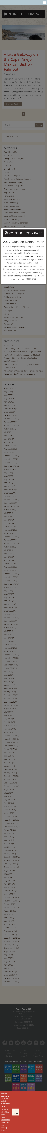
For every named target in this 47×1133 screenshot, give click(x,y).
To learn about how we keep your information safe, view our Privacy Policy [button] (5, 1119)
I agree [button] (16, 1112)
